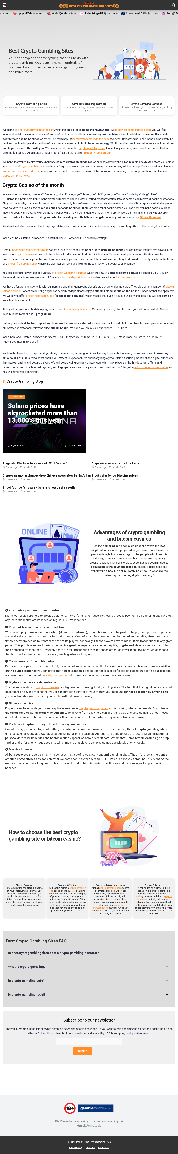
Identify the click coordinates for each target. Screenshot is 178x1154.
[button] (31, 105)
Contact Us (103, 1147)
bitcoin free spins (127, 277)
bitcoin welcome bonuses (70, 273)
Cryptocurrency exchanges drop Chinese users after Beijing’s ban (47, 475)
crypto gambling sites (92, 148)
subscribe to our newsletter (151, 367)
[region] (89, 68)
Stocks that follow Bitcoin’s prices (115, 475)
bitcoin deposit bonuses (77, 277)
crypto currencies (47, 687)
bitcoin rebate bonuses (40, 295)
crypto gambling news (16, 175)
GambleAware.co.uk (89, 1125)
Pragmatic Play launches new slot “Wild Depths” (35, 463)
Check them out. (150, 217)
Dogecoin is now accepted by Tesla (115, 463)
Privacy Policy (75, 1147)
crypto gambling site (33, 166)
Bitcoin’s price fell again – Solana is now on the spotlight (40, 487)
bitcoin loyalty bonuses (77, 309)
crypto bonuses (24, 254)
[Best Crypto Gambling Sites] (89, 5)
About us (90, 1147)
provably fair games (55, 675)
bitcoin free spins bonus (22, 263)
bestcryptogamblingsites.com (36, 129)
